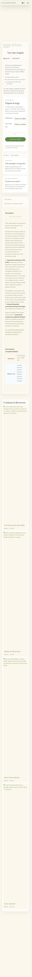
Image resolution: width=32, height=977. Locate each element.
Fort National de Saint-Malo (14, 525)
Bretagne (16, 155)
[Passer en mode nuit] (23, 3)
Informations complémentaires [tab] (14, 203)
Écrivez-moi (8, 184)
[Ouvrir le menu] (28, 3)
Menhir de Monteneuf (12, 651)
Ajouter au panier (15, 139)
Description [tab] (8, 199)
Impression (9, 118)
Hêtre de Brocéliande (11, 777)
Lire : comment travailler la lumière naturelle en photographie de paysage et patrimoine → (14, 332)
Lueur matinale (9, 903)
